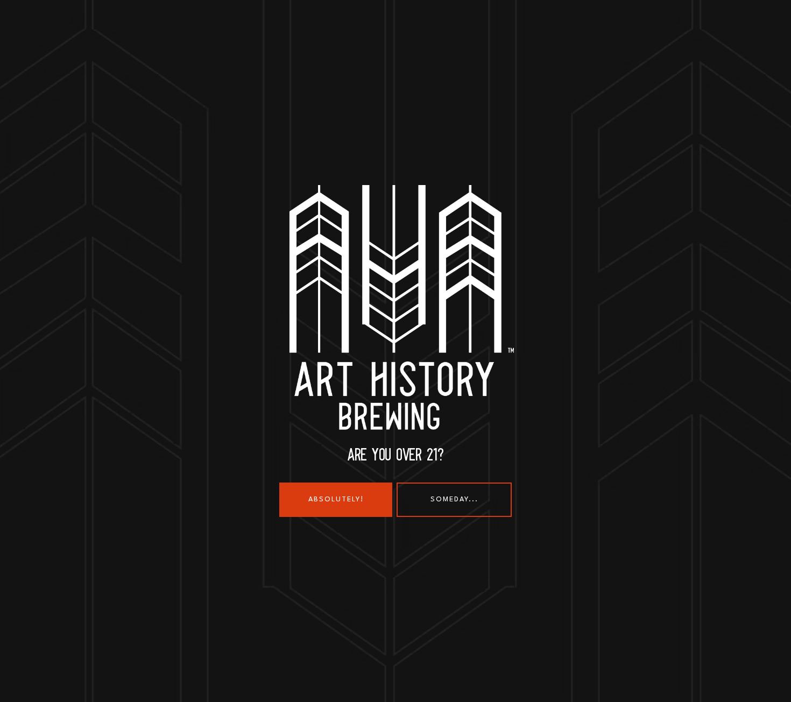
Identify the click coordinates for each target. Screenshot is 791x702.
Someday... (454, 499)
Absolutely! (336, 499)
